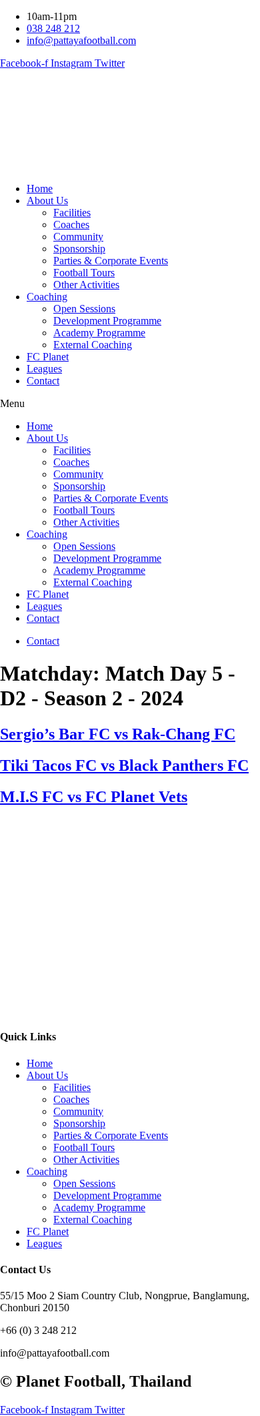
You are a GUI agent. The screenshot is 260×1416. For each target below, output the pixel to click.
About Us (47, 200)
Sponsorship (79, 248)
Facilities (72, 212)
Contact (43, 380)
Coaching (47, 296)
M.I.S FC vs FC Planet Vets (93, 796)
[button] (130, 404)
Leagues (44, 368)
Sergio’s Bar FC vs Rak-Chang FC (117, 734)
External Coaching (92, 344)
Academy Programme (99, 332)
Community (78, 236)
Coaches (71, 224)
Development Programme (107, 320)
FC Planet (48, 356)
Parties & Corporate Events (110, 260)
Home (40, 188)
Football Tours (84, 272)
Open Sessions (84, 308)
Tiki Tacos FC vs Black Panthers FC (124, 765)
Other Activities (86, 284)
